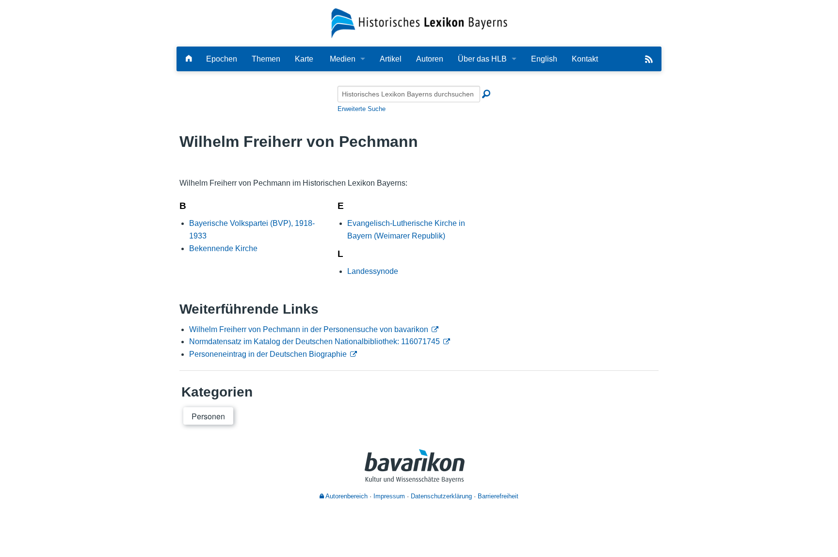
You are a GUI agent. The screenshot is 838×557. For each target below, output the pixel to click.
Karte (304, 59)
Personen (208, 416)
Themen (266, 59)
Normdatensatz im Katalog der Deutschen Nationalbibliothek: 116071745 (314, 341)
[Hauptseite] (188, 59)
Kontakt (585, 59)
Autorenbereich (346, 496)
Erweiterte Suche (362, 108)
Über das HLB (482, 59)
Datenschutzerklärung (441, 496)
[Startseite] (419, 22)
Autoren (429, 59)
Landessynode (372, 271)
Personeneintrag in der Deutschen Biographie (268, 354)
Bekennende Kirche (223, 248)
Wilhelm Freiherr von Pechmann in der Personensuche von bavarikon (308, 329)
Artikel (391, 59)
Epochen (221, 59)
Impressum (389, 496)
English (544, 59)
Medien (342, 59)
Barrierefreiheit (498, 496)
